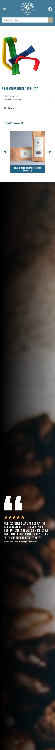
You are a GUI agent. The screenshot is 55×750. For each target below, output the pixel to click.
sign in (12, 99)
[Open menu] (4, 9)
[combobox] (25, 20)
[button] (50, 151)
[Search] (50, 20)
